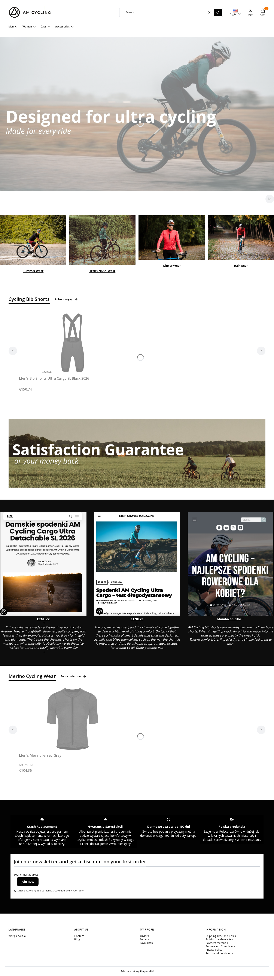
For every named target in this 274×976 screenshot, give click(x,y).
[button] (218, 12)
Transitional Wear (102, 271)
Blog (77, 939)
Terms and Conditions (219, 953)
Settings (144, 939)
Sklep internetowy (136, 971)
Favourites (146, 943)
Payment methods (217, 943)
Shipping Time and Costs (221, 936)
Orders (144, 936)
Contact (79, 936)
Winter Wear (171, 266)
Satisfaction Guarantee (219, 939)
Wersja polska (17, 936)
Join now (27, 881)
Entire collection (71, 676)
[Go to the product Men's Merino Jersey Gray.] (72, 719)
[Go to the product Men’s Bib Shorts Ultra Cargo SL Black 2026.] (72, 342)
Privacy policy (214, 950)
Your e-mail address (26, 874)
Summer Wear (33, 271)
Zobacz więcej (63, 299)
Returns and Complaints (220, 946)
